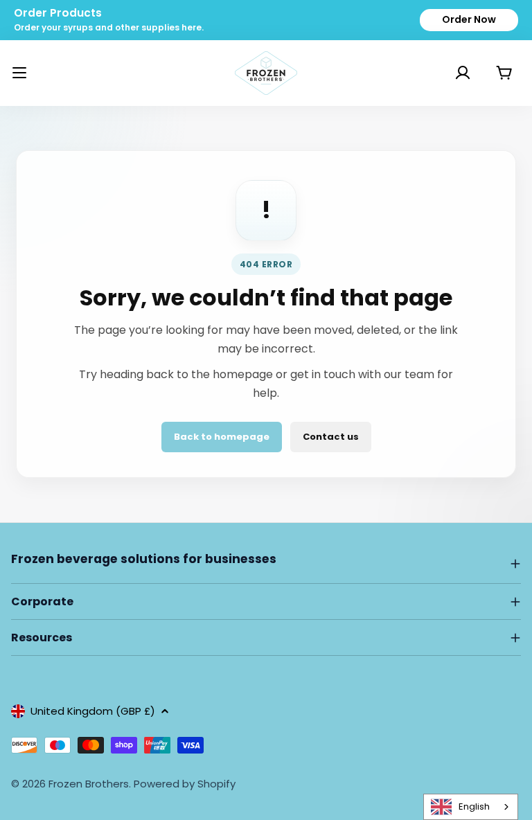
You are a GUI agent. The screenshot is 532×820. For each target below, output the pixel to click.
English (474, 806)
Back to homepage (221, 436)
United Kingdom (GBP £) (92, 711)
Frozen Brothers (88, 783)
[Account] (445, 72)
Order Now (469, 19)
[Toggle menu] (19, 72)
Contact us (331, 436)
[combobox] (470, 807)
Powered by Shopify (185, 783)
